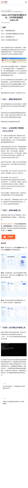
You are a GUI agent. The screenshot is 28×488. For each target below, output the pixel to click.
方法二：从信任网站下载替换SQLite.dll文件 (12, 33)
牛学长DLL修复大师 (7, 223)
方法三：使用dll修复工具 (7, 37)
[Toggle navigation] (26, 2)
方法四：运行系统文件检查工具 (9, 40)
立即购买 (10, 237)
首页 (2, 10)
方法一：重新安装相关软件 (8, 30)
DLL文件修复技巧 (7, 10)
